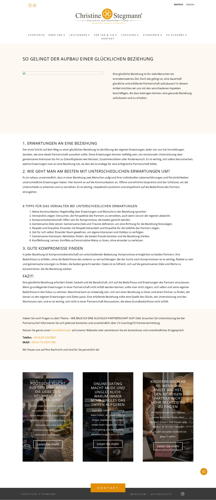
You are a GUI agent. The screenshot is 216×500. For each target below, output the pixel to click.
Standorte (151, 35)
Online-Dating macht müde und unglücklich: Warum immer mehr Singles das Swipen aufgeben (108, 394)
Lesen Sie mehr (48, 444)
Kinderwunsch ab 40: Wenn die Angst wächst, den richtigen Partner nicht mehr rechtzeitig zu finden (168, 394)
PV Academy (175, 35)
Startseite (36, 35)
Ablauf (85, 46)
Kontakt (108, 39)
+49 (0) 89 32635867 (44, 337)
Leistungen (78, 35)
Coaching (128, 35)
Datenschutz (161, 494)
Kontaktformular (61, 330)
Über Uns (56, 35)
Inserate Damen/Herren (91, 51)
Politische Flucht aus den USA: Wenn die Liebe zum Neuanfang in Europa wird (48, 391)
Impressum (138, 494)
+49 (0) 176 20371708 (43, 342)
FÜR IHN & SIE (104, 35)
